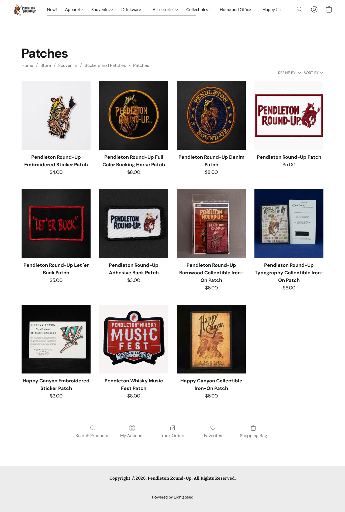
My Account (132, 435)
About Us (231, 488)
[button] (24, 9)
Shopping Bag (253, 435)
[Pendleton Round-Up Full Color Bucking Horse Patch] (133, 115)
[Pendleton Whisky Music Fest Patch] (133, 339)
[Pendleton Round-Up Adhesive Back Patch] (133, 223)
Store (45, 65)
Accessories (164, 9)
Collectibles (197, 9)
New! (52, 9)
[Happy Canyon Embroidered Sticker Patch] (56, 339)
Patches (141, 65)
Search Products (91, 435)
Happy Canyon (277, 9)
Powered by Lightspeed (172, 497)
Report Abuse (257, 488)
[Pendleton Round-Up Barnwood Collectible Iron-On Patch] (211, 223)
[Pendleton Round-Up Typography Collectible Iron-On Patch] (288, 223)
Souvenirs (101, 9)
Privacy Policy (129, 488)
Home (27, 65)
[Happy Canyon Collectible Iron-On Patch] (211, 339)
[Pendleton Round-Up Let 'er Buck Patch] (56, 223)
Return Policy (206, 488)
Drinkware (131, 9)
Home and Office (236, 9)
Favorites (213, 435)
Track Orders (172, 435)
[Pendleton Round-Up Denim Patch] (211, 115)
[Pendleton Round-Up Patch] (288, 115)
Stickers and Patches (105, 65)
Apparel (73, 9)
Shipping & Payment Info (167, 488)
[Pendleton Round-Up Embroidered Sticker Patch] (56, 115)
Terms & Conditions (94, 488)
